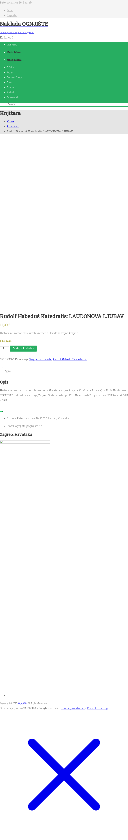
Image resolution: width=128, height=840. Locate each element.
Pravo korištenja (97, 708)
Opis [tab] (7, 371)
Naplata (12, 15)
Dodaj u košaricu (23, 348)
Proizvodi (13, 126)
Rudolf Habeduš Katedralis (70, 359)
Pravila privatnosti (73, 708)
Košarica (5, 37)
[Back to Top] (1, 411)
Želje (10, 10)
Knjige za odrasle (40, 359)
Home (10, 121)
